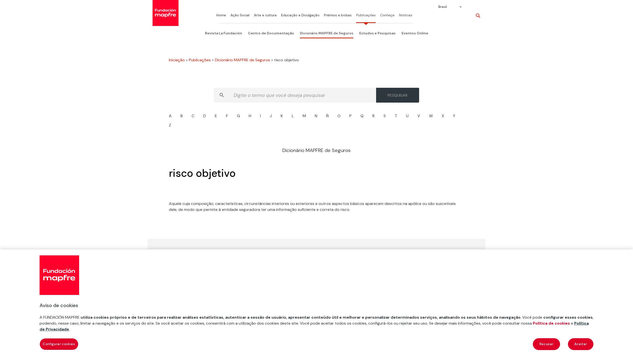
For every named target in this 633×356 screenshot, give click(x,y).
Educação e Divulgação (300, 15)
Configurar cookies (59, 344)
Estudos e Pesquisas (377, 33)
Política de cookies (551, 323)
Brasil (442, 7)
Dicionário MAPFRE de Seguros (326, 33)
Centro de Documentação (271, 33)
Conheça (387, 15)
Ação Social (239, 15)
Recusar (547, 344)
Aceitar (580, 344)
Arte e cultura (265, 15)
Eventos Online (415, 33)
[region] (316, 302)
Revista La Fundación (223, 33)
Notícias (405, 15)
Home (221, 15)
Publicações (366, 15)
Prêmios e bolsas (338, 15)
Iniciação (177, 60)
